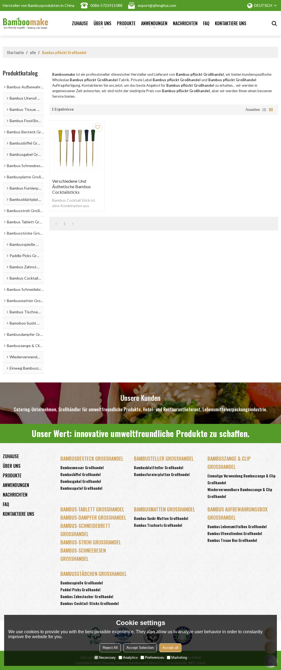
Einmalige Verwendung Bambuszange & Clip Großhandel (241, 479)
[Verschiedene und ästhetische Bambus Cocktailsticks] (77, 148)
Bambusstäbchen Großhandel (93, 573)
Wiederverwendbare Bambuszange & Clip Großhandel (239, 492)
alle (33, 52)
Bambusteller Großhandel (164, 458)
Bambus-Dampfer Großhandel (93, 517)
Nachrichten (185, 23)
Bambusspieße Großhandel (81, 582)
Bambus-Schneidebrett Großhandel (85, 529)
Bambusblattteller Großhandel (158, 467)
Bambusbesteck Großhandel (91, 458)
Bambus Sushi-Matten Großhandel (161, 518)
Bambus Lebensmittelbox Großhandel (237, 526)
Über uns (102, 23)
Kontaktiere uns (230, 23)
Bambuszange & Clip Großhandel (229, 462)
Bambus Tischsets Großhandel (158, 525)
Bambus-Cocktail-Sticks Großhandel (89, 603)
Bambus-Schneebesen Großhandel (83, 554)
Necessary (107, 657)
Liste (264, 109)
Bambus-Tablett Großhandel (92, 509)
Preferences (154, 657)
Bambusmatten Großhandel (164, 509)
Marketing (179, 657)
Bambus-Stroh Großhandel (90, 542)
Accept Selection (140, 648)
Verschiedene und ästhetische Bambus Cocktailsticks (71, 186)
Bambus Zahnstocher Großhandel (86, 596)
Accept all (170, 648)
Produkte (126, 23)
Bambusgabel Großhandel (80, 481)
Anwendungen (154, 23)
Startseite (15, 52)
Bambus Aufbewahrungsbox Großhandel (237, 513)
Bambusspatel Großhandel (81, 488)
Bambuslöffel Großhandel (80, 474)
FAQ (206, 23)
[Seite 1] (56, 223)
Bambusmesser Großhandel (82, 467)
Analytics (130, 657)
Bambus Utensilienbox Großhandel (234, 533)
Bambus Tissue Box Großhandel (232, 540)
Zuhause (80, 23)
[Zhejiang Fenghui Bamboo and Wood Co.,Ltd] (25, 23)
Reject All (110, 648)
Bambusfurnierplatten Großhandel (162, 474)
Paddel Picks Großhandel (80, 589)
